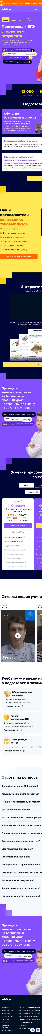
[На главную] (6, 999)
